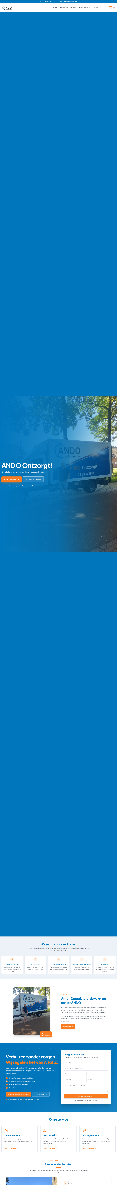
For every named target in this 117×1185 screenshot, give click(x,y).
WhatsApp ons (42, 1094)
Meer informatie (10, 1148)
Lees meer (67, 1027)
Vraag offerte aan (10, 479)
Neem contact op (34, 479)
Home (55, 7)
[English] (114, 8)
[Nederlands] (110, 8)
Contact (95, 8)
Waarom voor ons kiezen (68, 8)
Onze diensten (83, 8)
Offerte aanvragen (85, 1096)
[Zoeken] (103, 7)
